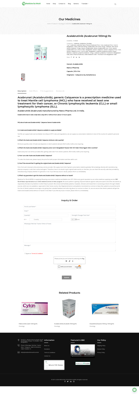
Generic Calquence (98, 49)
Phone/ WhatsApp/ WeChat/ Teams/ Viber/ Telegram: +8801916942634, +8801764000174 (31, 347)
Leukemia (76, 43)
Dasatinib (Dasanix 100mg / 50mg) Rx (102, 324)
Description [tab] (22, 91)
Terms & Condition (37, 253)
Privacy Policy (101, 352)
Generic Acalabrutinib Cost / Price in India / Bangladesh (92, 49)
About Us (46, 345)
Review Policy (101, 349)
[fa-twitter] (73, 57)
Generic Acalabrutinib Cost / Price (103, 48)
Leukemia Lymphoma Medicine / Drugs (83, 53)
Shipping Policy (101, 345)
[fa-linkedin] (76, 57)
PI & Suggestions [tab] (46, 91)
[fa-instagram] (73, 381)
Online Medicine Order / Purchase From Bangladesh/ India (100, 54)
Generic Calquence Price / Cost (112, 49)
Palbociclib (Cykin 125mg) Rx (28, 324)
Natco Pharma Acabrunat (77, 54)
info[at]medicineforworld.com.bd (30, 352)
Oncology (89, 43)
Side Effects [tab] (33, 91)
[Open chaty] (134, 390)
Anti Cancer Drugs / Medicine (103, 46)
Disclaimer (47, 349)
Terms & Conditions (49, 352)
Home (48, 4)
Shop (54, 4)
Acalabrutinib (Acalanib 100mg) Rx (65, 324)
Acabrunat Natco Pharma (83, 45)
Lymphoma (83, 43)
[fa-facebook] (71, 57)
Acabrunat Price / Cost (97, 45)
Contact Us (62, 4)
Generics (76, 4)
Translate (84, 4)
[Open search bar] (115, 4)
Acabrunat (73, 45)
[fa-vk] (79, 57)
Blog (69, 4)
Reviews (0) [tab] (60, 91)
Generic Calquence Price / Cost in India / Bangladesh (81, 51)
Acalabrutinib (91, 46)
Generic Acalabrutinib (87, 48)
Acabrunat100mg (82, 46)
